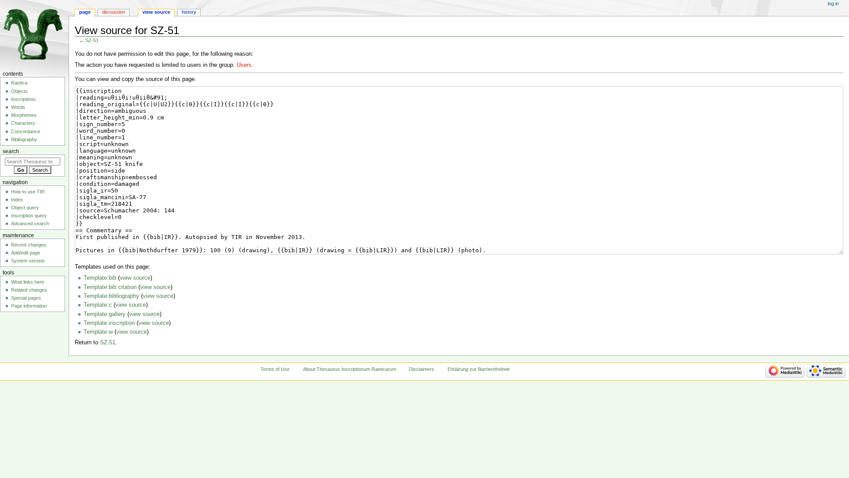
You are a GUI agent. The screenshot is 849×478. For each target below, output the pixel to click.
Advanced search (30, 223)
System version (28, 260)
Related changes (29, 290)
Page (85, 12)
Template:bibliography (111, 296)
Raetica (19, 82)
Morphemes (24, 115)
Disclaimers (421, 369)
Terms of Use (275, 369)
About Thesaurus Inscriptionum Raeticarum (349, 369)
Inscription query (29, 215)
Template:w (98, 332)
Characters (23, 123)
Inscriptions (23, 99)
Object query (25, 207)
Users (244, 65)
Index (17, 199)
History (189, 12)
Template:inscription (109, 323)
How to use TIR (28, 191)
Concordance (25, 131)
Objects (19, 91)
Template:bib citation (110, 287)
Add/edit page (25, 252)
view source (135, 278)
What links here (27, 282)
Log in (833, 3)
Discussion (113, 12)
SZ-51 (92, 40)
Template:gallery (105, 314)
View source (156, 12)
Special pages (26, 298)
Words (18, 107)
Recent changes (28, 244)
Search (11, 151)
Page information (29, 305)
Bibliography (24, 139)
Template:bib (100, 278)
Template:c (98, 305)
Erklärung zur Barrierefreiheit (478, 369)
